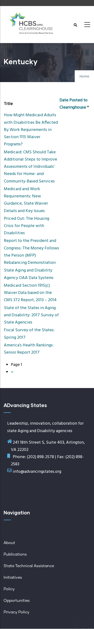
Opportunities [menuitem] (17, 601)
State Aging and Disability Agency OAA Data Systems (29, 274)
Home (84, 76)
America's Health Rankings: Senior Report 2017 (29, 349)
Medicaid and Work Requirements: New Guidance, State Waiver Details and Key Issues (26, 200)
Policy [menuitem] (9, 589)
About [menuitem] (9, 543)
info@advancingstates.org (37, 471)
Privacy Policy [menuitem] (16, 612)
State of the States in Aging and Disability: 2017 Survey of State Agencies (31, 315)
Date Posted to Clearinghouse (75, 104)
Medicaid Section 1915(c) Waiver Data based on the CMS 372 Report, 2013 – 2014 (30, 293)
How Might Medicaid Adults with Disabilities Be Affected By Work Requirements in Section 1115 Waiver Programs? (31, 130)
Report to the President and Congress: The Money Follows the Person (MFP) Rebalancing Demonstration (31, 251)
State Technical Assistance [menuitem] (29, 566)
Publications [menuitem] (15, 554)
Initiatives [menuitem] (13, 577)
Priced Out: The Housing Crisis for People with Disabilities (26, 226)
